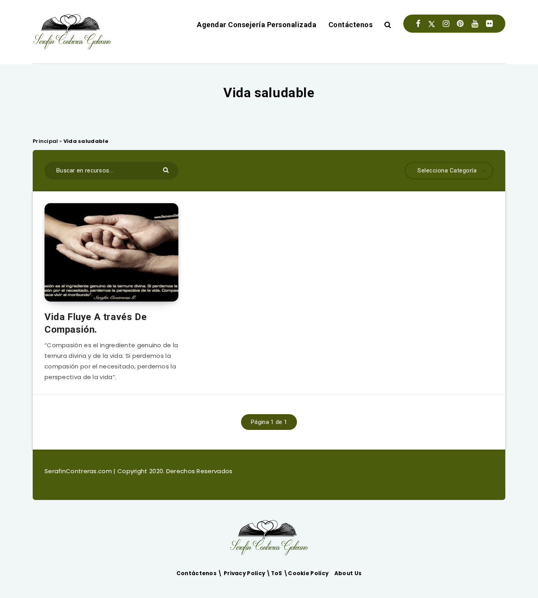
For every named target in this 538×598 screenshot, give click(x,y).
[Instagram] (446, 24)
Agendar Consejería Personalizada (256, 24)
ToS (277, 573)
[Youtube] (474, 24)
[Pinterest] (460, 24)
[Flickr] (489, 24)
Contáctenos (350, 24)
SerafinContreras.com (79, 471)
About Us (348, 573)
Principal (45, 141)
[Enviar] (167, 169)
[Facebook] (418, 24)
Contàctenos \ (200, 573)
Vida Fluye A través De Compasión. (96, 323)
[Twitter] (431, 24)
